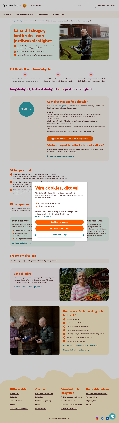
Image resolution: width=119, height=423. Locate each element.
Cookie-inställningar (59, 235)
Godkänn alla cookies (59, 222)
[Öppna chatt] (112, 416)
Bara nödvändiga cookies (59, 228)
